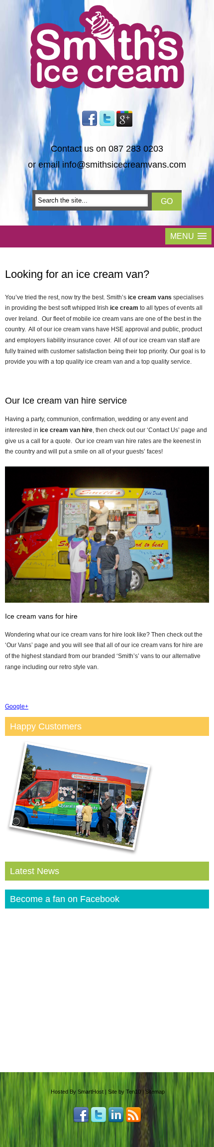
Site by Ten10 (124, 1092)
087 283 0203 (135, 149)
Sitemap (155, 1092)
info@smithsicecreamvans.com (124, 165)
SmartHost (91, 1092)
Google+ (16, 706)
